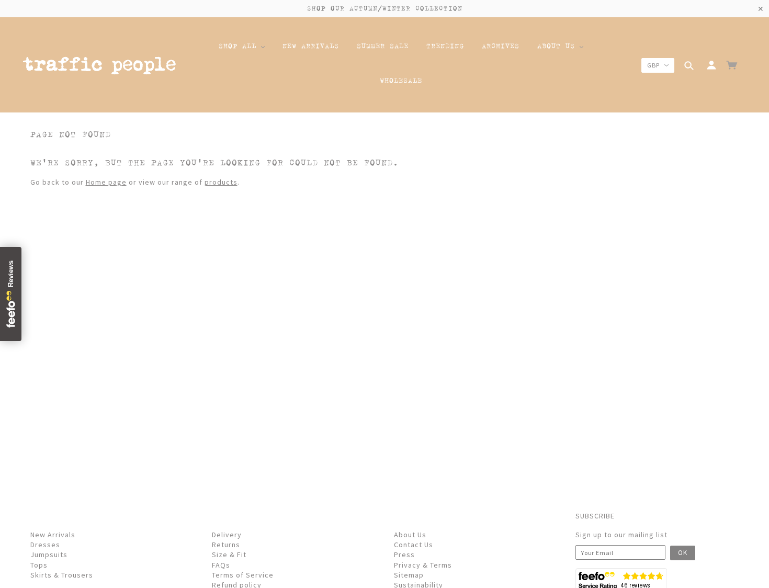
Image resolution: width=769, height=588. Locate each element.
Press (404, 554)
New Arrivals (52, 534)
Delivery (227, 534)
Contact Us (413, 544)
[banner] (99, 67)
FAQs (221, 565)
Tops (39, 565)
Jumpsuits (48, 554)
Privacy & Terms (423, 565)
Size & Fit (229, 554)
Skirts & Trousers (61, 575)
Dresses (45, 544)
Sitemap (409, 575)
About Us (410, 534)
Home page (106, 182)
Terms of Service (243, 575)
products (221, 182)
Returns (226, 544)
